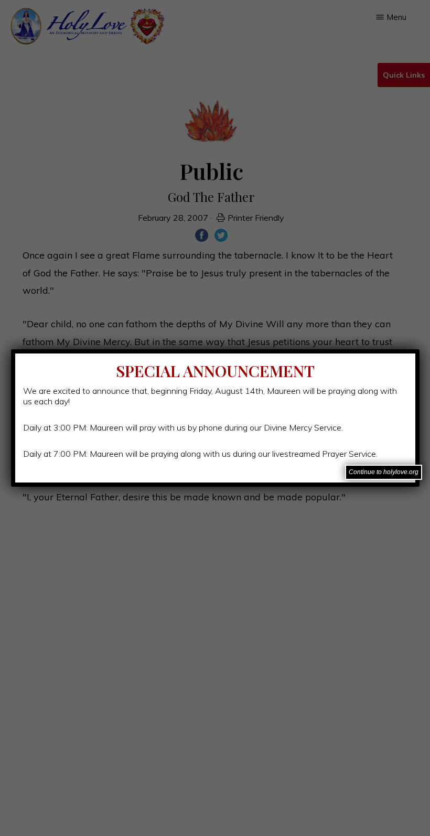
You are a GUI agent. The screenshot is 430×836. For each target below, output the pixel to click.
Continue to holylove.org (383, 472)
